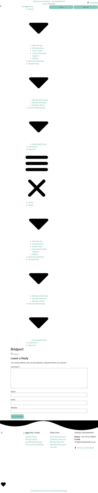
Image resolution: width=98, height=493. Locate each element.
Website (14, 408)
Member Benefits (39, 103)
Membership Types (40, 100)
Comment (15, 367)
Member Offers (38, 105)
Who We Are (37, 45)
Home (30, 6)
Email (13, 400)
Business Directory (36, 61)
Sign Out (32, 149)
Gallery (35, 58)
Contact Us (33, 147)
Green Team (37, 51)
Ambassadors (38, 48)
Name (13, 392)
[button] (36, 176)
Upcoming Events (39, 144)
